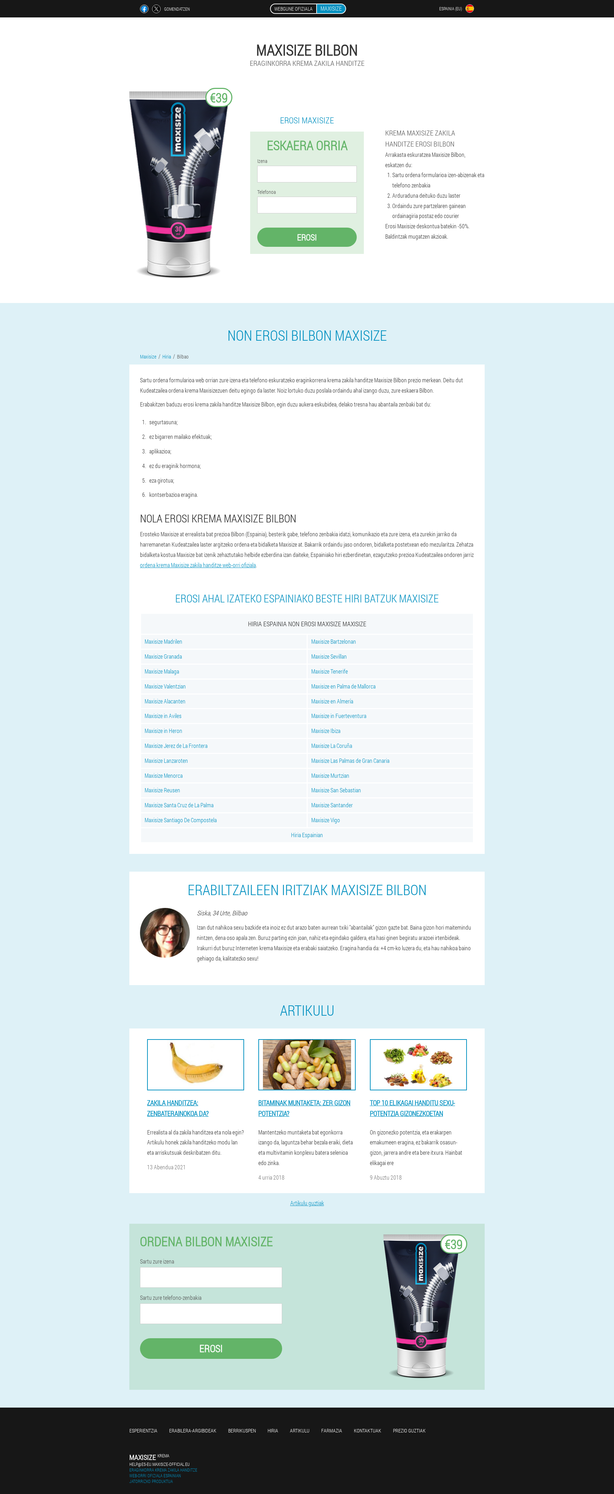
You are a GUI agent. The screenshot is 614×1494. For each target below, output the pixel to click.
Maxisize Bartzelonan (333, 641)
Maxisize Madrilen (163, 641)
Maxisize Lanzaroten (166, 760)
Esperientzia (143, 1430)
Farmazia (331, 1430)
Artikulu (299, 1430)
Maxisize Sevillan (329, 656)
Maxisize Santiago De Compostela (181, 820)
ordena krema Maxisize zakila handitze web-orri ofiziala (198, 565)
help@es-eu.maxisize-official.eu (159, 1464)
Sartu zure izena (157, 1261)
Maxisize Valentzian (165, 686)
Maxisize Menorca (164, 775)
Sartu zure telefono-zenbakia (170, 1298)
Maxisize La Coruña (331, 745)
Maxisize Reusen (162, 790)
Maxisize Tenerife (329, 671)
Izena (262, 161)
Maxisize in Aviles (163, 715)
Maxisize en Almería (332, 701)
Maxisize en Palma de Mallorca (343, 686)
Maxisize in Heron (163, 730)
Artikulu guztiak (307, 1203)
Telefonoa (266, 192)
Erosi (307, 237)
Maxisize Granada (163, 656)
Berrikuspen (242, 1430)
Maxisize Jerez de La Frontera (176, 745)
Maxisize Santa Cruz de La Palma (179, 805)
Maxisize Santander (332, 805)
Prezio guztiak (409, 1430)
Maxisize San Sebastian (336, 790)
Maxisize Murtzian (330, 775)
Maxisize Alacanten (165, 701)
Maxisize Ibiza (325, 730)
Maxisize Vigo (325, 820)
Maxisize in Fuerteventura (338, 715)
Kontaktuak (367, 1430)
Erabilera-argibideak (192, 1430)
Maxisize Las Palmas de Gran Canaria (350, 760)
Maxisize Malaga (162, 671)
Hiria (273, 1430)
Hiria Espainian (307, 835)
